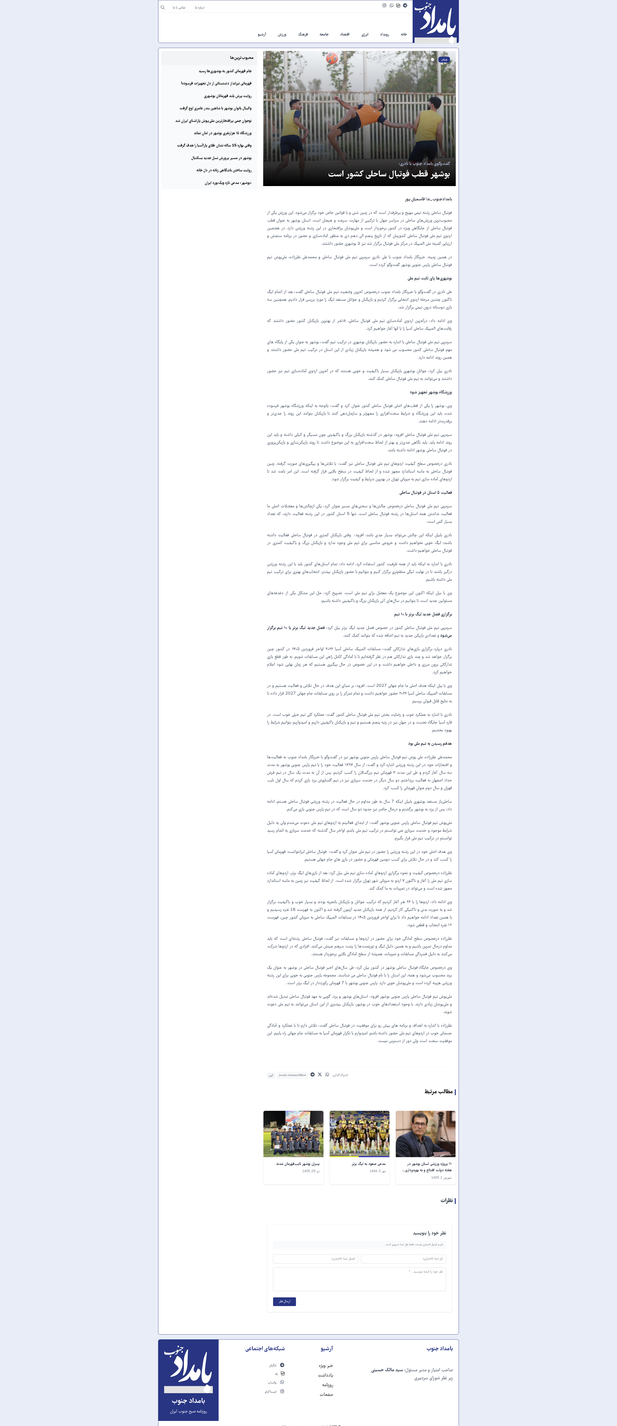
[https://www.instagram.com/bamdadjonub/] (384, 6)
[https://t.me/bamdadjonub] (405, 6)
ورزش (282, 34)
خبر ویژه (326, 1366)
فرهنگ (303, 34)
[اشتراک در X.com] (320, 1075)
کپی (271, 1076)
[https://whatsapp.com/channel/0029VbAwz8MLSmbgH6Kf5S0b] (392, 6)
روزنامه (327, 1385)
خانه (404, 34)
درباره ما (199, 8)
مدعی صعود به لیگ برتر (369, 1164)
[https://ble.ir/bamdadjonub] (398, 6)
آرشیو (262, 34)
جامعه (324, 34)
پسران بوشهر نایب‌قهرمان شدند (298, 1164)
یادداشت (325, 1376)
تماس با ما (179, 8)
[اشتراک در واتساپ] (327, 1075)
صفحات (326, 1395)
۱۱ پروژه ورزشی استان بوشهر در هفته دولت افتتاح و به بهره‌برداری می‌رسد (428, 1170)
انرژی (365, 34)
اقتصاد (345, 34)
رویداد (384, 34)
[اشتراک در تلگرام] (312, 1075)
